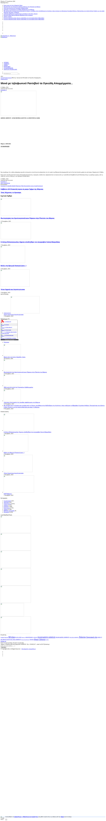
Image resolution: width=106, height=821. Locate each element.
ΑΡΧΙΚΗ (6, 62)
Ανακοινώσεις (8, 77)
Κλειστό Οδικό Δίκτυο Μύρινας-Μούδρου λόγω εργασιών (18, 15)
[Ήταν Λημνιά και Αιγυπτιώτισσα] (15, 286)
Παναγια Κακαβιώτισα (25, 639)
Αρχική (2, 77)
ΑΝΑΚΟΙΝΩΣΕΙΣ (8, 68)
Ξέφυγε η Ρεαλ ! (8, 16)
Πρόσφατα (6, 342)
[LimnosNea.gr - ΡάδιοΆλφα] (8, 35)
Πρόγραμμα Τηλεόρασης (9, 339)
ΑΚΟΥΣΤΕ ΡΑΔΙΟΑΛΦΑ (10, 69)
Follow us (3, 641)
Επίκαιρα (6, 506)
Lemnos (2, 637)
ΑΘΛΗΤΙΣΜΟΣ (29, 637)
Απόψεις (6, 505)
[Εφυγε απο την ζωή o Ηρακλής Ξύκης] (12, 355)
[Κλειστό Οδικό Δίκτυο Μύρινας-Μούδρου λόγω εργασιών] (12, 615)
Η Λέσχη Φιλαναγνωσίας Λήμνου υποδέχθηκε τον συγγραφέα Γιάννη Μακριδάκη (24, 18)
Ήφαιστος (23, 637)
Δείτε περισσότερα (5, 183)
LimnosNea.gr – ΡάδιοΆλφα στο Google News (26, 816)
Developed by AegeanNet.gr (29, 649)
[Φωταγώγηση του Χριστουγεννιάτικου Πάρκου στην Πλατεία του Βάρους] (16, 215)
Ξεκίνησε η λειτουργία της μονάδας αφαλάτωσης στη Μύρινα (19, 9)
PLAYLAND (18, 637)
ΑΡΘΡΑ (6, 65)
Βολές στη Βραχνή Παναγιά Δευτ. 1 (13, 266)
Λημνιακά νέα (91, 637)
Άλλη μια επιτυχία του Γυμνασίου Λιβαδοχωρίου (16, 8)
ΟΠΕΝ (99, 637)
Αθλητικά (6, 502)
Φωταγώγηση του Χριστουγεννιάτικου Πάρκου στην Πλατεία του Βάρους (22, 6)
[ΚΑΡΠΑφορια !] (19, 492)
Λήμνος (6, 509)
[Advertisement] (53, 49)
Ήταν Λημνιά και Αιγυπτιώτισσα (13, 289)
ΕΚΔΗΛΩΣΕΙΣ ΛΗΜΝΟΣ (46, 637)
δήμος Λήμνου (39, 639)
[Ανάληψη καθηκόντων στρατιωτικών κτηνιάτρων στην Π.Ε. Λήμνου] (16, 602)
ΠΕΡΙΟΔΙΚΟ (7, 66)
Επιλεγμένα (7, 508)
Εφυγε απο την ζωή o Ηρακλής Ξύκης (13, 5)
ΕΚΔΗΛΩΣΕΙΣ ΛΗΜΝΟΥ (62, 637)
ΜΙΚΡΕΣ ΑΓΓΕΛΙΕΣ (9, 510)
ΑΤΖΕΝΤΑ (35, 637)
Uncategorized (7, 501)
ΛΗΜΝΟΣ (6, 63)
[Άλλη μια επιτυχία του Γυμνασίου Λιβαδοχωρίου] (12, 385)
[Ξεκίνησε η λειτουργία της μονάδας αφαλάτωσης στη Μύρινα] (12, 400)
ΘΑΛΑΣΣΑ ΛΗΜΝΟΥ (74, 637)
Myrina (11, 637)
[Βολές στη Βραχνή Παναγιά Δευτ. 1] (13, 262)
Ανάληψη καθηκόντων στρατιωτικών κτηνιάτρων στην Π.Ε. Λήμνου (20, 13)
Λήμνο (62, 816)
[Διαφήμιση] (4, 37)
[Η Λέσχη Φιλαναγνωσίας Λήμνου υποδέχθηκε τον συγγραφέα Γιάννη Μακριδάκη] (16, 238)
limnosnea (6, 637)
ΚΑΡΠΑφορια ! (8, 494)
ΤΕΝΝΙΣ (32, 639)
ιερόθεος (47, 639)
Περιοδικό (6, 512)
